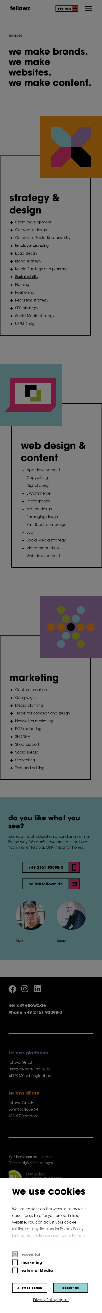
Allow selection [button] (29, 1288)
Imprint (63, 1300)
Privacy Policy (45, 1300)
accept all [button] (70, 1288)
